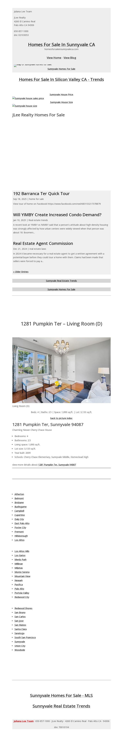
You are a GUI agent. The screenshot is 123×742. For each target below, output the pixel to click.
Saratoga (19, 633)
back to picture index (61, 418)
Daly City (19, 519)
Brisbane (19, 502)
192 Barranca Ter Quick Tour (41, 193)
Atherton (19, 494)
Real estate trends (38, 220)
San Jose (19, 620)
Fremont (19, 531)
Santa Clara (21, 629)
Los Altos (20, 540)
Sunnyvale (20, 641)
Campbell (19, 510)
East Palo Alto (22, 523)
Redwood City (22, 597)
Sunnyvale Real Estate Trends (61, 280)
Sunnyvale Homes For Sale (61, 68)
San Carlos (20, 616)
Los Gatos (20, 555)
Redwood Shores (23, 608)
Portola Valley (22, 592)
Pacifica (19, 584)
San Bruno (20, 612)
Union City (20, 645)
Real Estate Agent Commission (43, 243)
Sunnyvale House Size (61, 102)
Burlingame (21, 506)
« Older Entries (21, 271)
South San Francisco (25, 637)
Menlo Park (20, 559)
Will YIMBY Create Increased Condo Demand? (57, 214)
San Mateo (20, 624)
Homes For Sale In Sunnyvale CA (61, 44)
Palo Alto (19, 588)
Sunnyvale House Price (61, 94)
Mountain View (22, 576)
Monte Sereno (22, 572)
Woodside (20, 649)
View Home (54, 57)
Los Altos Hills (22, 551)
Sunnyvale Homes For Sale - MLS (61, 695)
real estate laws (37, 248)
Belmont (19, 498)
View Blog (70, 57)
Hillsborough (21, 535)
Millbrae (19, 563)
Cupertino (20, 515)
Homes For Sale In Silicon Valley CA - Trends (61, 79)
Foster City (20, 527)
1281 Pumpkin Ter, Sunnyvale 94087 (57, 464)
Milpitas (19, 567)
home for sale (36, 198)
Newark (19, 580)
